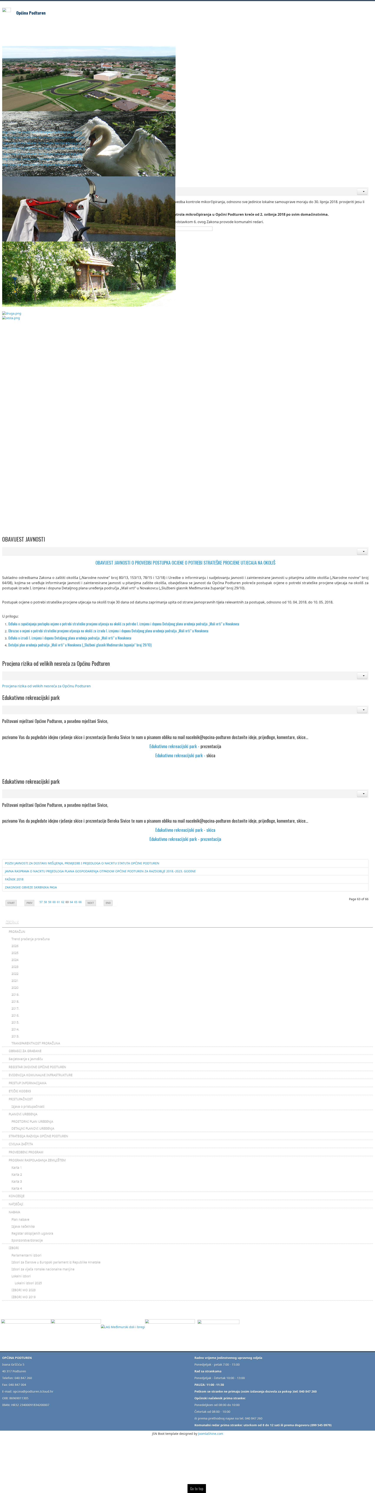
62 (62, 902)
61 (58, 902)
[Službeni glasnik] (76, 1326)
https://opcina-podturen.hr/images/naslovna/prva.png (42, 143)
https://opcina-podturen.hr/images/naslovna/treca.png (42, 154)
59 (49, 902)
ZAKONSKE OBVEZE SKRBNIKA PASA (31, 887)
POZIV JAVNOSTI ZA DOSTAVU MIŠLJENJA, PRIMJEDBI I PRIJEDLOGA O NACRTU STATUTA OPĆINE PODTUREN (82, 863)
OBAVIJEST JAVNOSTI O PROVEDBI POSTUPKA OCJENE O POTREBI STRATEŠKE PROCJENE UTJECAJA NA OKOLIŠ (185, 562)
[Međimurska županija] (26, 1326)
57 (41, 902)
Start (11, 903)
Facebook (352, 11)
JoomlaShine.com (210, 1434)
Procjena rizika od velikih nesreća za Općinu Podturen (46, 686)
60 (54, 902)
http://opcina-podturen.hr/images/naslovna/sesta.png (41, 164)
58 (45, 902)
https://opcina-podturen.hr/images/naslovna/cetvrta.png (43, 137)
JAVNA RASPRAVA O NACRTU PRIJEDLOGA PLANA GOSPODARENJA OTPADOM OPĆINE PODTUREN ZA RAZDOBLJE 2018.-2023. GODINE (100, 871)
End (108, 903)
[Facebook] (218, 1326)
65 (75, 902)
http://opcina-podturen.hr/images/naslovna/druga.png (42, 159)
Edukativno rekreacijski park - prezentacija (185, 838)
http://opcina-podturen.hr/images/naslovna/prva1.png (42, 132)
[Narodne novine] (171, 1326)
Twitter (360, 11)
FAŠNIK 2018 (14, 879)
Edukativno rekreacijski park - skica (185, 829)
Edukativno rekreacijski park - (175, 746)
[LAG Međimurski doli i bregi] (123, 1326)
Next (90, 903)
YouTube (369, 11)
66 (80, 902)
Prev (29, 903)
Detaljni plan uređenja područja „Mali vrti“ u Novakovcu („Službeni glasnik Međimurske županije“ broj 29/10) (80, 645)
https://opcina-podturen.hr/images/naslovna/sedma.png (43, 148)
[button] (362, 191)
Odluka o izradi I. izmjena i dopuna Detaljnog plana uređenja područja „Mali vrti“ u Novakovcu (69, 638)
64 (71, 902)
